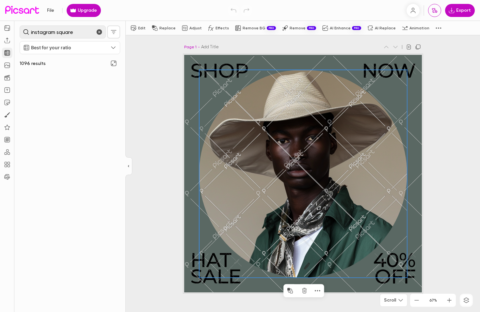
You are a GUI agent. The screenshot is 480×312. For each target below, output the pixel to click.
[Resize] (7, 28)
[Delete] (304, 290)
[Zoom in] (449, 300)
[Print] (434, 10)
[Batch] (7, 177)
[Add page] (409, 47)
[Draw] (7, 115)
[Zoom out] (416, 300)
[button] (240, 156)
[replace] (289, 290)
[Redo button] (246, 10)
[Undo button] (233, 10)
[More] (317, 290)
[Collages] (7, 164)
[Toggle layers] (466, 300)
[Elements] (7, 127)
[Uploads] (7, 40)
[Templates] (7, 53)
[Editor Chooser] (128, 166)
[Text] (7, 90)
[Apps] (7, 152)
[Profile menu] (413, 10)
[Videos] (7, 77)
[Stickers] (7, 102)
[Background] (7, 139)
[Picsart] (22, 10)
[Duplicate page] (418, 47)
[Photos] (7, 65)
